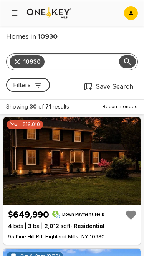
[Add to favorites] (131, 215)
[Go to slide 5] (82, 199)
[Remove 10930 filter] (17, 61)
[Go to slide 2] (68, 199)
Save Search (114, 86)
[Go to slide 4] (77, 199)
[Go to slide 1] (63, 199)
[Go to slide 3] (73, 199)
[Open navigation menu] (14, 13)
